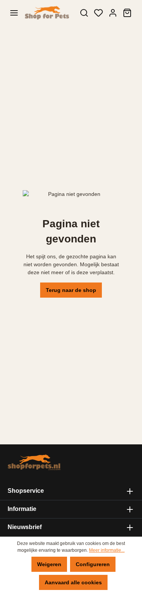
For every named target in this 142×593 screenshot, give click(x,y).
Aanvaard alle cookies (73, 582)
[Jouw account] (113, 13)
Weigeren (49, 564)
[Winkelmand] (127, 13)
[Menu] (14, 13)
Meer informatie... (107, 550)
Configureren (93, 564)
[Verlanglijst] (98, 13)
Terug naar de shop (71, 290)
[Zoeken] (84, 13)
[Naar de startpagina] (46, 13)
